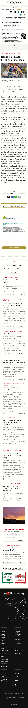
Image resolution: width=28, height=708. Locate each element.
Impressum (21, 697)
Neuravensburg (5, 678)
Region (17, 680)
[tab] (13, 45)
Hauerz (3, 639)
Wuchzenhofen (4, 661)
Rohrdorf (17, 655)
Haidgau (3, 637)
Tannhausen (17, 675)
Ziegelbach (3, 643)
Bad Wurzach (5, 629)
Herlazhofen (4, 655)
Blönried (17, 673)
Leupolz (3, 676)
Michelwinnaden (18, 633)
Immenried (17, 642)
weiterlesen (22, 294)
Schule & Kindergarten (19, 269)
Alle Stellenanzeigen (14, 247)
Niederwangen (4, 679)
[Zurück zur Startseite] (14, 2)
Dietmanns (3, 633)
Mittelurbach (18, 634)
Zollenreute (17, 676)
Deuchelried (4, 673)
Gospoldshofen (5, 636)
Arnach (3, 631)
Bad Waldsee (7, 269)
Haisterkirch (17, 631)
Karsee (2, 675)
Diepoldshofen (4, 650)
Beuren (16, 650)
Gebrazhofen (4, 653)
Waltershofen (18, 643)
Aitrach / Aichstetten (4, 665)
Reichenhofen (4, 658)
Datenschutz (12, 697)
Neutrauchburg (18, 653)
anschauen (20, 540)
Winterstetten (4, 659)
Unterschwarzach (5, 642)
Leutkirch (4, 648)
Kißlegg (17, 639)
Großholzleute (18, 652)
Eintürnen (3, 634)
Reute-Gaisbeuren (14, 272)
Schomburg (4, 681)
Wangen (3, 671)
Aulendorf (18, 671)
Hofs (2, 656)
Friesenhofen (4, 652)
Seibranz (3, 640)
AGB (5, 697)
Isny (16, 648)
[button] (27, 2)
